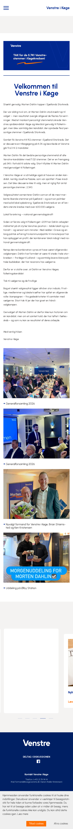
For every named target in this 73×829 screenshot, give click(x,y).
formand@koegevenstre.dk (27, 782)
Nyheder (25, 692)
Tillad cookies (36, 823)
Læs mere (22, 814)
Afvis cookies (61, 823)
